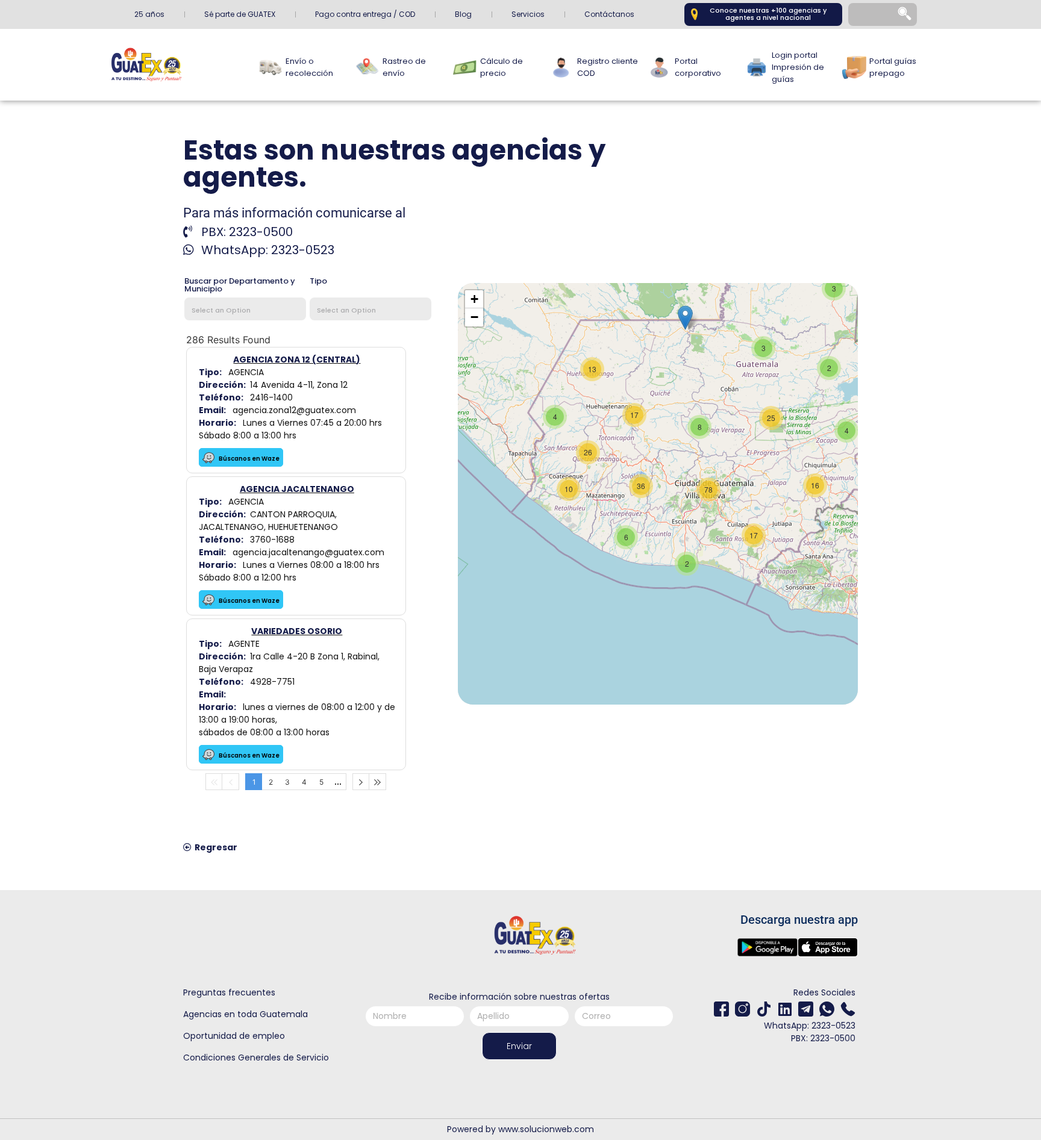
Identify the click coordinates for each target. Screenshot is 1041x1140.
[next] (360, 781)
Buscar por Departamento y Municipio (239, 285)
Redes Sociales (824, 992)
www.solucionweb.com (546, 1129)
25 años (149, 14)
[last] (377, 781)
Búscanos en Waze (248, 458)
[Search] (905, 14)
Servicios (528, 14)
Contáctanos (609, 14)
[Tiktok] (763, 1009)
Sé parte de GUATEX (239, 14)
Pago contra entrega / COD (365, 14)
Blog (463, 14)
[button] (685, 317)
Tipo (318, 282)
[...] (338, 781)
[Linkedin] (784, 1009)
